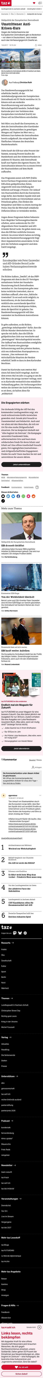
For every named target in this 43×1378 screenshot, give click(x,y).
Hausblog (5, 1050)
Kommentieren (16, 487)
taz (6, 927)
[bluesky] (20, 934)
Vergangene (6, 1222)
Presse (4, 1066)
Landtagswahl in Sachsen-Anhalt (14, 1005)
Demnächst (6, 1205)
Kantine (4, 1284)
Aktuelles (5, 1044)
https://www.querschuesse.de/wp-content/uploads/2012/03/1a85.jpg (22, 830)
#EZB (3, 477)
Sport (3, 972)
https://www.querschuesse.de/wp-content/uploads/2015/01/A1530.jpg (23, 825)
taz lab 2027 (6, 1228)
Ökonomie (20, 14)
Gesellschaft (6, 961)
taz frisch (5, 1177)
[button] (40, 3)
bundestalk (5, 1127)
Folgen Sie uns (6, 933)
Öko (12, 14)
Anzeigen (5, 1295)
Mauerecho (6, 1144)
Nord (3, 983)
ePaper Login (6, 1323)
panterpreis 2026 (8, 1111)
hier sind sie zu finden (11, 783)
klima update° (7, 1139)
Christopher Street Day (10, 1011)
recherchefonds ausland (11, 1100)
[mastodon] (15, 934)
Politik (4, 950)
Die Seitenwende (8, 1055)
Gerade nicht (31, 1327)
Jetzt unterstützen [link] (21, 464)
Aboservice (6, 1318)
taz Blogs (5, 1245)
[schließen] (39, 1327)
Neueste (32, 760)
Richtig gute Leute (9, 1016)
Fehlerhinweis (29, 487)
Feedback (5, 1312)
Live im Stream (7, 1216)
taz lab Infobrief (7, 1189)
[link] (13, 9)
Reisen (4, 1279)
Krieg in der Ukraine (9, 1022)
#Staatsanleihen (17, 481)
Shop (3, 1290)
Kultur (3, 966)
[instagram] (25, 934)
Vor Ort (4, 1211)
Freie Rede (5, 1150)
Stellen (4, 1061)
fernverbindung (7, 1133)
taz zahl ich (5, 1094)
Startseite (4, 14)
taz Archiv (5, 1261)
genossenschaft (7, 1089)
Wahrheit (5, 988)
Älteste (39, 760)
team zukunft (6, 1172)
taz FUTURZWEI (7, 1250)
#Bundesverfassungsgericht (17, 477)
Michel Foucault (7, 1027)
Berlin (3, 977)
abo (3, 1083)
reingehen (5, 1155)
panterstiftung (7, 1105)
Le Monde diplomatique (11, 1256)
